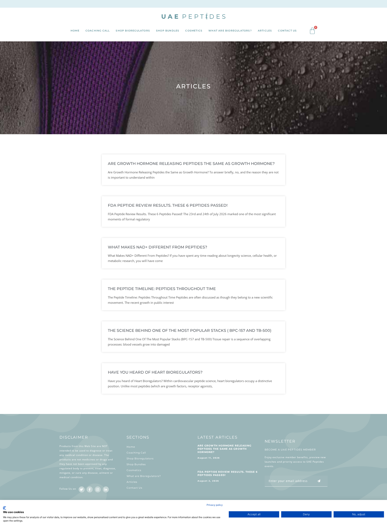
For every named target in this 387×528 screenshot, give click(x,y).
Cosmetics (193, 30)
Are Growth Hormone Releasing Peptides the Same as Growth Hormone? (191, 163)
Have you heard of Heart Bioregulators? (155, 372)
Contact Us (287, 30)
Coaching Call (97, 30)
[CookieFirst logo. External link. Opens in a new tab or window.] (4, 508)
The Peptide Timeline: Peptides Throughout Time (162, 288)
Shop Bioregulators (133, 30)
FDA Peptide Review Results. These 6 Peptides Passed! (168, 205)
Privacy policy (215, 504)
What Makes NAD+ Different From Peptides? (157, 247)
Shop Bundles (167, 30)
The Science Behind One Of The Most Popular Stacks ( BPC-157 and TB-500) (189, 330)
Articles (265, 30)
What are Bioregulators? (230, 30)
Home (75, 30)
